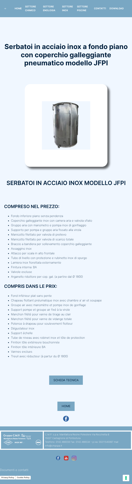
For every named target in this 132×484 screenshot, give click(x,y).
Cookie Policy (23, 477)
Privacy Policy (7, 477)
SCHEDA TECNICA (66, 380)
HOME (66, 406)
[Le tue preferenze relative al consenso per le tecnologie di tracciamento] (126, 478)
